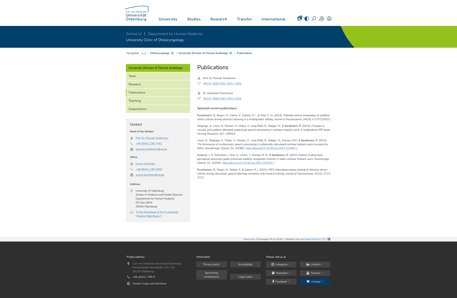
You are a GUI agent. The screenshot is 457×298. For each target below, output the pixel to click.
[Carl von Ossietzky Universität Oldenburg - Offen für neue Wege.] (136, 13)
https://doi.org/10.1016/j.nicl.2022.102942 (247, 163)
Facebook (281, 281)
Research (135, 84)
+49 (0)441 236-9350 (149, 169)
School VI (134, 33)
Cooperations (137, 109)
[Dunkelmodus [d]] (306, 20)
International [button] (273, 19)
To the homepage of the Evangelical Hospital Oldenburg (157, 214)
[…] (144, 53)
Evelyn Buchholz (145, 164)
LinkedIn (315, 264)
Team (132, 76)
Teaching (135, 101)
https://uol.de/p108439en (308, 239)
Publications (137, 92)
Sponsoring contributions (211, 275)
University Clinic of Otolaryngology (155, 39)
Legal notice (245, 277)
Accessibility (245, 264)
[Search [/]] (314, 20)
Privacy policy (212, 264)
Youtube (315, 273)
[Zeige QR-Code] (328, 239)
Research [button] (218, 19)
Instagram (281, 264)
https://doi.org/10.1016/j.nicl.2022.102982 (270, 148)
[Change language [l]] (299, 20)
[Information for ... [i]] (322, 20)
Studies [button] (194, 19)
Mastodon (281, 273)
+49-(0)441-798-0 (143, 277)
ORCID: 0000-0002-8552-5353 (222, 98)
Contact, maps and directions (149, 283)
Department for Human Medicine (175, 33)
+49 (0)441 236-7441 (149, 143)
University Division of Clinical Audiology (156, 68)
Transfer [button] (244, 19)
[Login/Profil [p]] (329, 20)
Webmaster (249, 239)
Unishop (315, 281)
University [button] (168, 19)
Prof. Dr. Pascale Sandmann (152, 138)
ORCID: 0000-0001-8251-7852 (222, 83)
